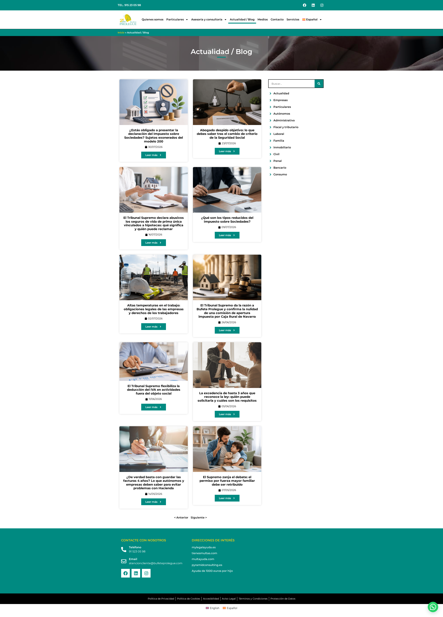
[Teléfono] (123, 549)
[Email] (123, 561)
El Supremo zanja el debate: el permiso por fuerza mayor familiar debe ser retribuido (227, 480)
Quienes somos (152, 19)
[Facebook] (304, 5)
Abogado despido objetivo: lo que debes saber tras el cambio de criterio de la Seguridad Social (227, 134)
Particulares (175, 19)
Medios (262, 19)
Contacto (277, 19)
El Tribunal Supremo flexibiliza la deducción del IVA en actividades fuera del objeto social (153, 389)
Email (133, 559)
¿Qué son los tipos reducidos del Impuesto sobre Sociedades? (227, 219)
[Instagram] (321, 5)
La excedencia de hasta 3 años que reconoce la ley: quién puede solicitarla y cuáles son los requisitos (227, 397)
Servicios (293, 19)
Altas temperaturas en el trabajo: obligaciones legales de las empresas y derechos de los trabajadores (154, 309)
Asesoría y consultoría (206, 19)
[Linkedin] (313, 5)
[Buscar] (319, 84)
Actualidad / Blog (242, 19)
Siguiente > (199, 517)
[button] (433, 607)
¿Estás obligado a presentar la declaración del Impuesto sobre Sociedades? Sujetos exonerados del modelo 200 (153, 135)
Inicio (121, 32)
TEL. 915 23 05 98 (129, 5)
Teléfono (135, 547)
